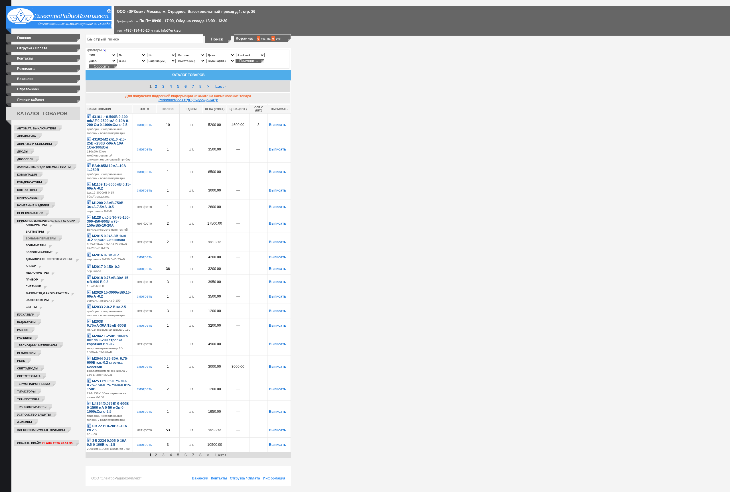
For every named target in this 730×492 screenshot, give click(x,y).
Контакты (25, 58)
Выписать (277, 125)
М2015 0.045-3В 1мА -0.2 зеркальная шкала (106, 238)
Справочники (28, 89)
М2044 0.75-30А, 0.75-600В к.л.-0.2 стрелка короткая (107, 363)
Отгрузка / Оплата (32, 47)
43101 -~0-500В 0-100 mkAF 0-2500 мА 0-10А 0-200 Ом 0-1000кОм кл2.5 (108, 121)
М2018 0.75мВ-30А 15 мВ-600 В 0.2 (107, 280)
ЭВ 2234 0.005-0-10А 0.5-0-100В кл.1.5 (107, 443)
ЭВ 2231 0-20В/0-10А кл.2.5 (107, 428)
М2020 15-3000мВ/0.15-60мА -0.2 (109, 294)
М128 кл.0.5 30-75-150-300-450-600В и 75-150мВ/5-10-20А (108, 221)
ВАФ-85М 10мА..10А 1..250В (106, 168)
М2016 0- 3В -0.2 (105, 255)
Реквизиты (26, 68)
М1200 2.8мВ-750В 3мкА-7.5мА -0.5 (105, 205)
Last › (220, 86)
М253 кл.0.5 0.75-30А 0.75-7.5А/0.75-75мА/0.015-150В (109, 385)
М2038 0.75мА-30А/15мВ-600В (106, 324)
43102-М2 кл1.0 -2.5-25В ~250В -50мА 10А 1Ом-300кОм (106, 143)
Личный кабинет (30, 99)
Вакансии (25, 78)
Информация (274, 478)
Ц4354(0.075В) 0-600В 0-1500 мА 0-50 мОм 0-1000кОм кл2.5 (108, 408)
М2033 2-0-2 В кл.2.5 (109, 307)
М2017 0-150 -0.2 (106, 267)
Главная (24, 37)
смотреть (144, 125)
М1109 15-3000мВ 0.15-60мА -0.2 (109, 186)
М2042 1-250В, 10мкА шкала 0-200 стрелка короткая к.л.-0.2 (107, 340)
